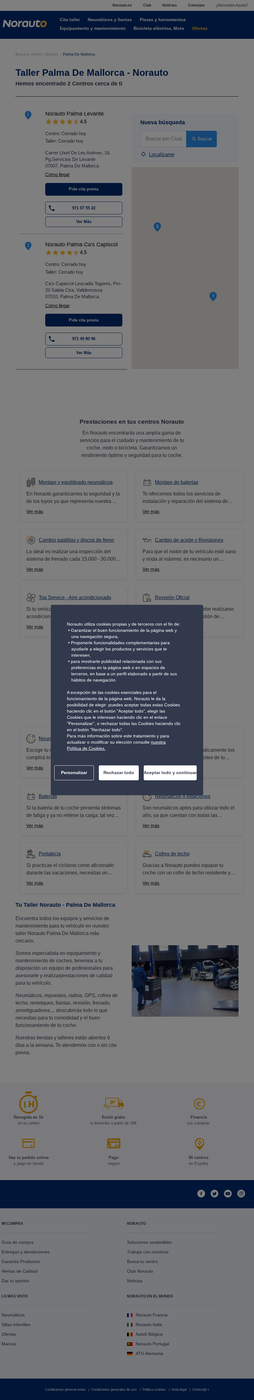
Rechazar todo (118, 772)
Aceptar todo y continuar (170, 772)
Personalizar (74, 772)
